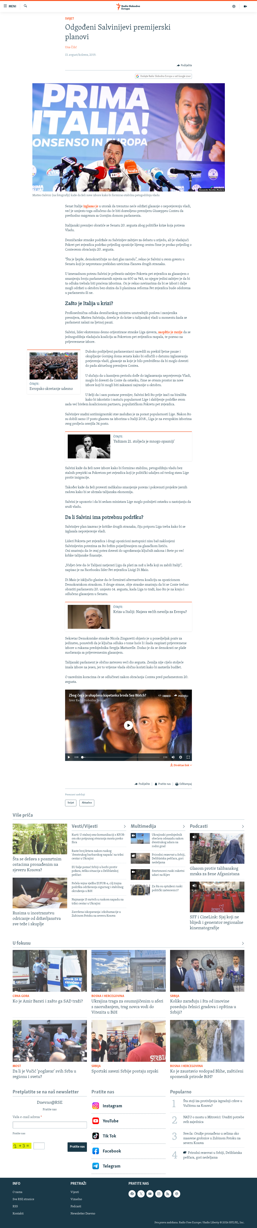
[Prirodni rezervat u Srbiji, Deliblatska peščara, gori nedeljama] (140, 858)
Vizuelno (76, 1199)
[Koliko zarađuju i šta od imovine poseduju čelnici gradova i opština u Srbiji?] (207, 971)
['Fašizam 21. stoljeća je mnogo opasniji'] (89, 446)
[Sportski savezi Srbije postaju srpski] (128, 1041)
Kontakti (18, 1213)
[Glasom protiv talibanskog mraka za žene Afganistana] (217, 848)
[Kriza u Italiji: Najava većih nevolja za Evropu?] (89, 617)
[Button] (184, 65)
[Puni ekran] (188, 757)
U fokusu (22, 943)
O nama (17, 1192)
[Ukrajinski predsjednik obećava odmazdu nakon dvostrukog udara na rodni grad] (140, 838)
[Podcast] (234, 6)
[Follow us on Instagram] (158, 1193)
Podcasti (199, 826)
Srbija (174, 996)
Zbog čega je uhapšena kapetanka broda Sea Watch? (107, 695)
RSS (15, 1206)
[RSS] (167, 1193)
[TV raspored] (176, 1193)
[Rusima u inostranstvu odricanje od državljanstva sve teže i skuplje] (40, 893)
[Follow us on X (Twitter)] (140, 1193)
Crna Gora (21, 996)
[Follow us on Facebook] (132, 1193)
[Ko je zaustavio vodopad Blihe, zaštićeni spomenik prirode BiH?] (207, 1041)
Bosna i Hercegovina (107, 996)
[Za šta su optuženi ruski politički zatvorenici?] (140, 890)
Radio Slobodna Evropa (91, 700)
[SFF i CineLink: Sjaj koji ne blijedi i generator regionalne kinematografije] (217, 897)
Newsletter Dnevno (83, 1213)
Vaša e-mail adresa (27, 1117)
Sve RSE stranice (23, 1199)
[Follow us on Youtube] (150, 1193)
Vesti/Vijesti (85, 826)
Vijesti (75, 1192)
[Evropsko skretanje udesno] (54, 366)
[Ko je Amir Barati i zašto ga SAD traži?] (50, 971)
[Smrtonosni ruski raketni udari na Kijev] (140, 874)
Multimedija (143, 826)
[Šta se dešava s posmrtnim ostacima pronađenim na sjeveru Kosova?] (40, 839)
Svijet (69, 19)
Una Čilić (71, 47)
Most (17, 1066)
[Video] (245, 6)
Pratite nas (77, 1147)
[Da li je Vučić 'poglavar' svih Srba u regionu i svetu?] (50, 1041)
